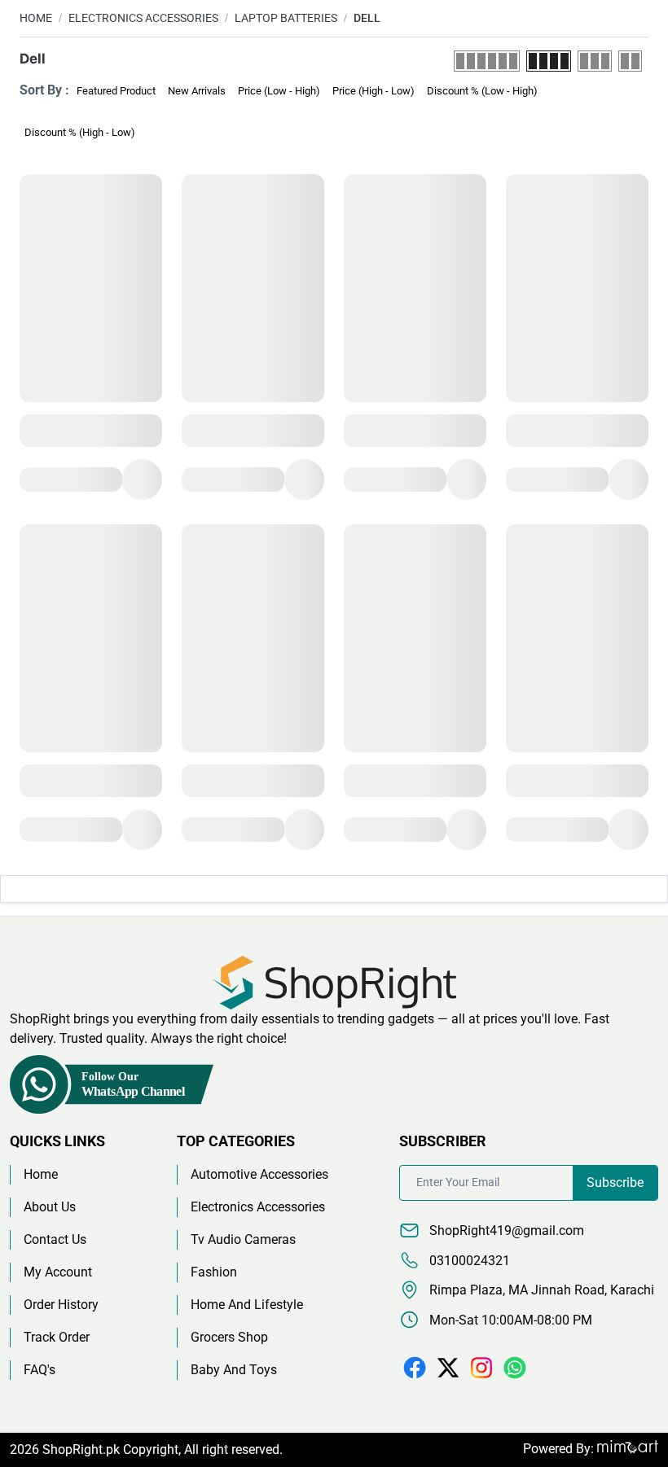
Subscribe (615, 1182)
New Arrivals (197, 91)
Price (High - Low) (373, 91)
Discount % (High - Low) (79, 132)
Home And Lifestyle (247, 1304)
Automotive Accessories (259, 1174)
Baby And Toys (234, 1369)
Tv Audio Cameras (243, 1239)
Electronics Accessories (143, 17)
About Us (50, 1207)
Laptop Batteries (286, 17)
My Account (58, 1272)
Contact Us (55, 1239)
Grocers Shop (229, 1337)
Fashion (214, 1272)
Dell (367, 17)
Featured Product (116, 91)
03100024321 (468, 1260)
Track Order (57, 1337)
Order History (61, 1304)
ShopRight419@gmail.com (505, 1230)
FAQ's (39, 1369)
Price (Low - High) (279, 91)
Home (36, 17)
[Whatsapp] (515, 1367)
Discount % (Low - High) (482, 91)
